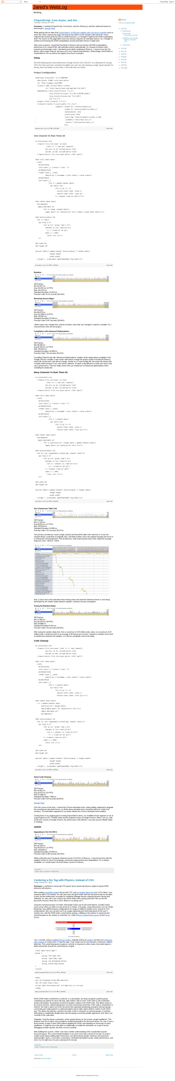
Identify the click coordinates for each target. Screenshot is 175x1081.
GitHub (56, 128)
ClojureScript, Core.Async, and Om (55, 20)
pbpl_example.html (42, 972)
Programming (55, 871)
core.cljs (38, 265)
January (125, 45)
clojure (41, 871)
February (125, 31)
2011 (123, 51)
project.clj (38, 128)
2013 (123, 48)
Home (74, 1055)
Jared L (123, 20)
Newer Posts (39, 1055)
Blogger (96, 1075)
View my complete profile (127, 23)
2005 (123, 65)
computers (47, 871)
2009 (123, 54)
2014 (123, 29)
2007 (123, 59)
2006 (123, 62)
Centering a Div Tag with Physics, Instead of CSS (64, 880)
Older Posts (109, 1055)
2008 (123, 57)
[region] (74, 101)
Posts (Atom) (47, 1058)
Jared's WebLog (50, 7)
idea (47, 1047)
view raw (109, 128)
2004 (123, 68)
